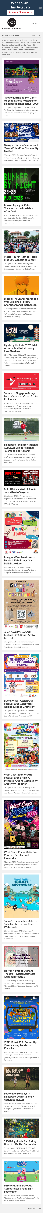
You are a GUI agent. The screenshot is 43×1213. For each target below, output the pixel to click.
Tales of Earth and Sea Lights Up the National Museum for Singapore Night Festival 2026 (21, 100)
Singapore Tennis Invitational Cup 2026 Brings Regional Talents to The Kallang (21, 447)
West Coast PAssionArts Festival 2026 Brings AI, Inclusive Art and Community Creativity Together (21, 779)
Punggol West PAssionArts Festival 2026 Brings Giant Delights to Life (19, 560)
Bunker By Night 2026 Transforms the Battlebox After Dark (18, 208)
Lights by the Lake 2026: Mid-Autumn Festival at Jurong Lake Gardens (21, 348)
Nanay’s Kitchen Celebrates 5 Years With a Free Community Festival (21, 148)
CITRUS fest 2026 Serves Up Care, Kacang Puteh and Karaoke (20, 1045)
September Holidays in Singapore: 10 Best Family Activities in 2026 (19, 1096)
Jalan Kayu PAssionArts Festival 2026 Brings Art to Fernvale (19, 635)
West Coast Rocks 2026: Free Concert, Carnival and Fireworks (21, 855)
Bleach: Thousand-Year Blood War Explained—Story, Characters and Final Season (21, 301)
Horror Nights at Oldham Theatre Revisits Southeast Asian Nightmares (19, 973)
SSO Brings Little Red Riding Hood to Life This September (20, 1143)
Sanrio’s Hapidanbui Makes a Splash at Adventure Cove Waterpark (20, 924)
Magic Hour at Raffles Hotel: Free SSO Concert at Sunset (20, 258)
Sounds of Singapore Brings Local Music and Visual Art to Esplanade (20, 396)
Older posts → (34, 1208)
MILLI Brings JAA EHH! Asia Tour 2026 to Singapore (20, 490)
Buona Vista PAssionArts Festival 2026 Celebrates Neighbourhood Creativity (19, 703)
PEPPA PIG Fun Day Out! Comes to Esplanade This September (18, 1188)
